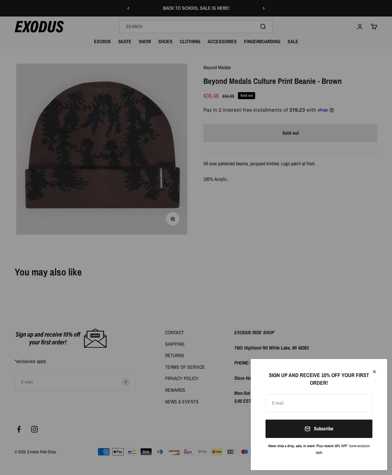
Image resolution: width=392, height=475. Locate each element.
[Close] (374, 372)
